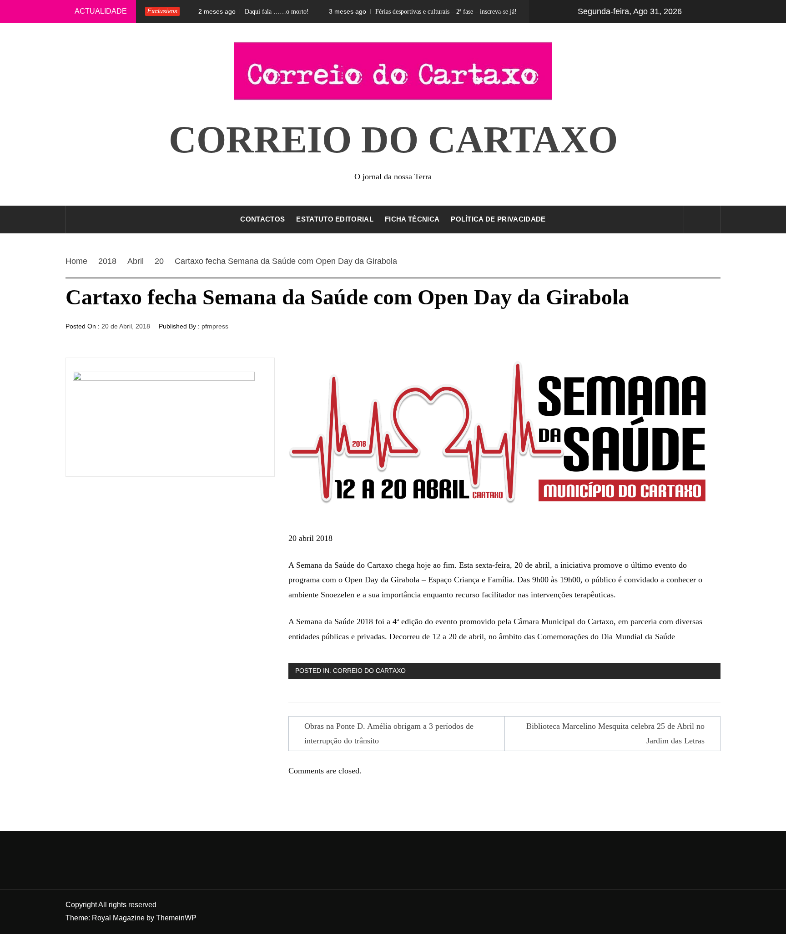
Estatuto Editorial (334, 219)
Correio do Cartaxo (393, 139)
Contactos (262, 219)
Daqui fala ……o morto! (233, 11)
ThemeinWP (176, 918)
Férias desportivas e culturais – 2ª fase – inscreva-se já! (402, 11)
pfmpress (215, 326)
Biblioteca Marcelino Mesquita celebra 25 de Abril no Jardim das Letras (615, 733)
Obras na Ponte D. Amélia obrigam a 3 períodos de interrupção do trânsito (389, 733)
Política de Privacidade (498, 219)
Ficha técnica (412, 219)
